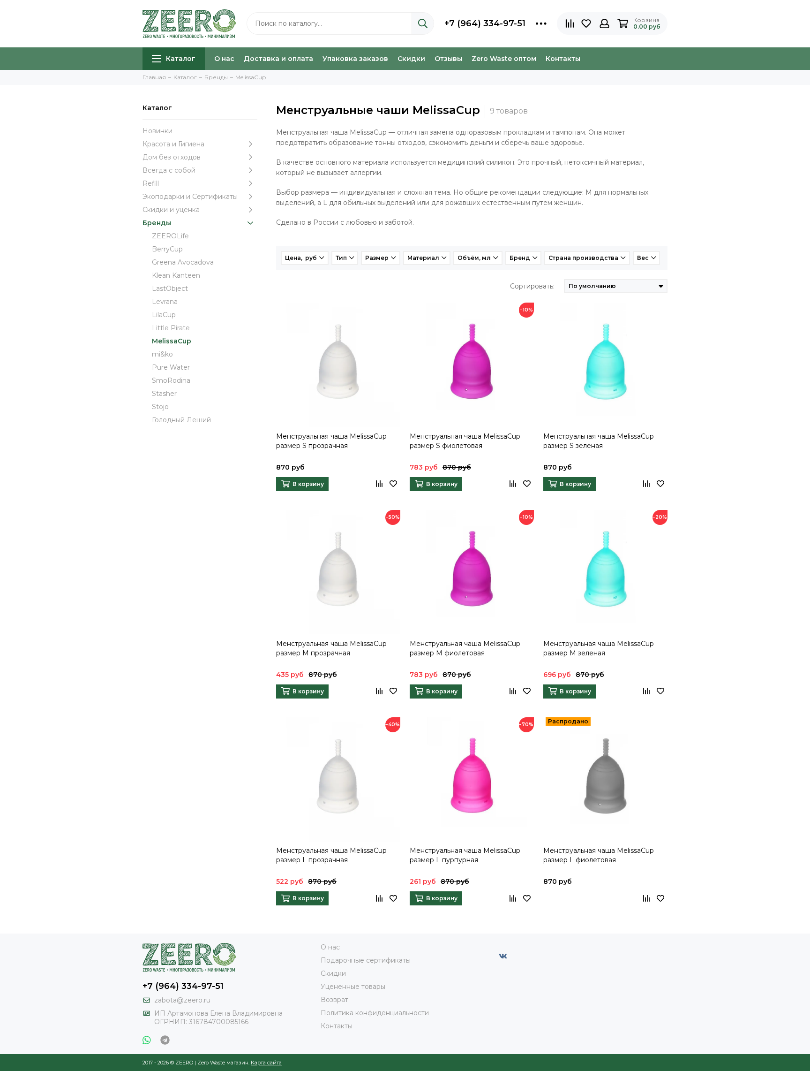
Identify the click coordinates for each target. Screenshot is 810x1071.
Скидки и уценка (171, 209)
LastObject (170, 288)
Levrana (165, 301)
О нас (224, 58)
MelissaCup (171, 341)
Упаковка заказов (355, 58)
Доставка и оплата (278, 58)
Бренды (156, 223)
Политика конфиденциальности (375, 1013)
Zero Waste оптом (504, 58)
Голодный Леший (181, 420)
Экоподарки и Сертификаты (190, 196)
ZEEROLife (170, 236)
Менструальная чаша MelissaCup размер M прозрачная (331, 648)
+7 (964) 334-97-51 (484, 23)
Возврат (334, 999)
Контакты (563, 58)
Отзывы (448, 58)
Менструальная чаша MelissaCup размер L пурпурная (465, 855)
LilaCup (164, 315)
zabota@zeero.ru (182, 1000)
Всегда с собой (168, 170)
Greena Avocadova (183, 262)
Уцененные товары (353, 986)
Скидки (411, 58)
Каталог (180, 58)
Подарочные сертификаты (366, 960)
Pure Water (171, 367)
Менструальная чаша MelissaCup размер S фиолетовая (465, 441)
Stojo (160, 407)
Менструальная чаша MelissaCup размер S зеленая (598, 441)
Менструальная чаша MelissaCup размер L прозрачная (331, 855)
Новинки (157, 131)
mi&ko (162, 354)
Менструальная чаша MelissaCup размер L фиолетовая (598, 855)
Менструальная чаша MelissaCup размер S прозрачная (331, 441)
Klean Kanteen (176, 275)
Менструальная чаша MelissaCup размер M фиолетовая (465, 648)
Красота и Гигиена (173, 144)
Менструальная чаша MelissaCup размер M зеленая (598, 648)
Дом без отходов (171, 157)
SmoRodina (171, 380)
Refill (150, 183)
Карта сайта (266, 1062)
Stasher (164, 393)
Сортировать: (532, 286)
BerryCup (167, 249)
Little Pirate (171, 328)
